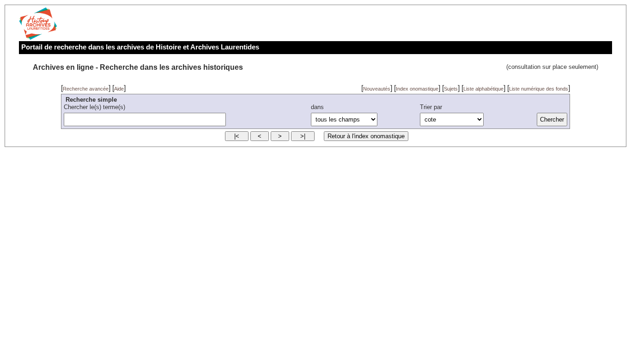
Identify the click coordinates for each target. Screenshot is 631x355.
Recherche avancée (86, 89)
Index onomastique (417, 89)
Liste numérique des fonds (538, 89)
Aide (119, 89)
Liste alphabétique (483, 89)
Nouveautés (376, 89)
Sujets (451, 89)
